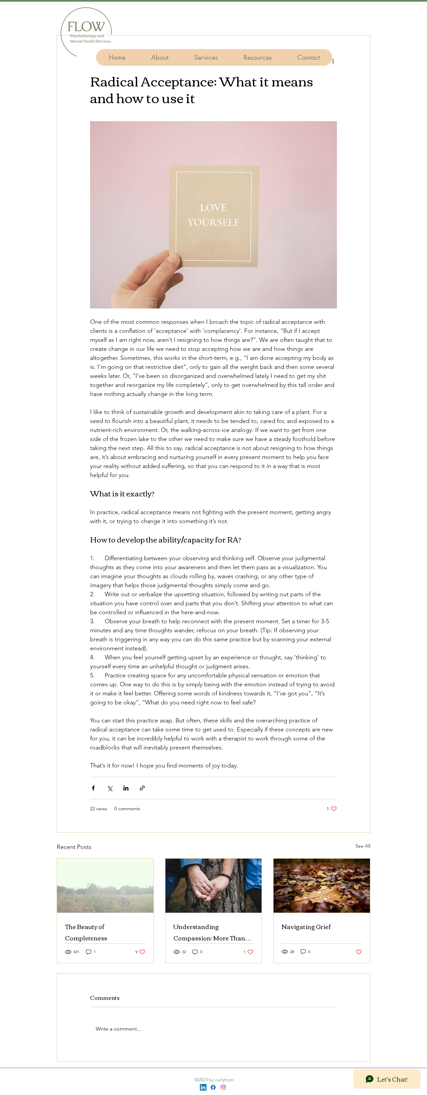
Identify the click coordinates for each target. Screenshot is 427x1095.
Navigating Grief (306, 926)
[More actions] (333, 61)
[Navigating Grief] (322, 886)
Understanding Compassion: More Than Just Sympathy (209, 932)
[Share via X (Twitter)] (109, 788)
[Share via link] (142, 788)
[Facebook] (213, 1087)
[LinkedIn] (203, 1087)
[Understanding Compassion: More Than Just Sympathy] (213, 886)
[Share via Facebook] (93, 788)
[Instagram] (223, 1087)
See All (363, 846)
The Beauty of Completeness (86, 932)
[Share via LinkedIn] (126, 788)
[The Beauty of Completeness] (105, 886)
